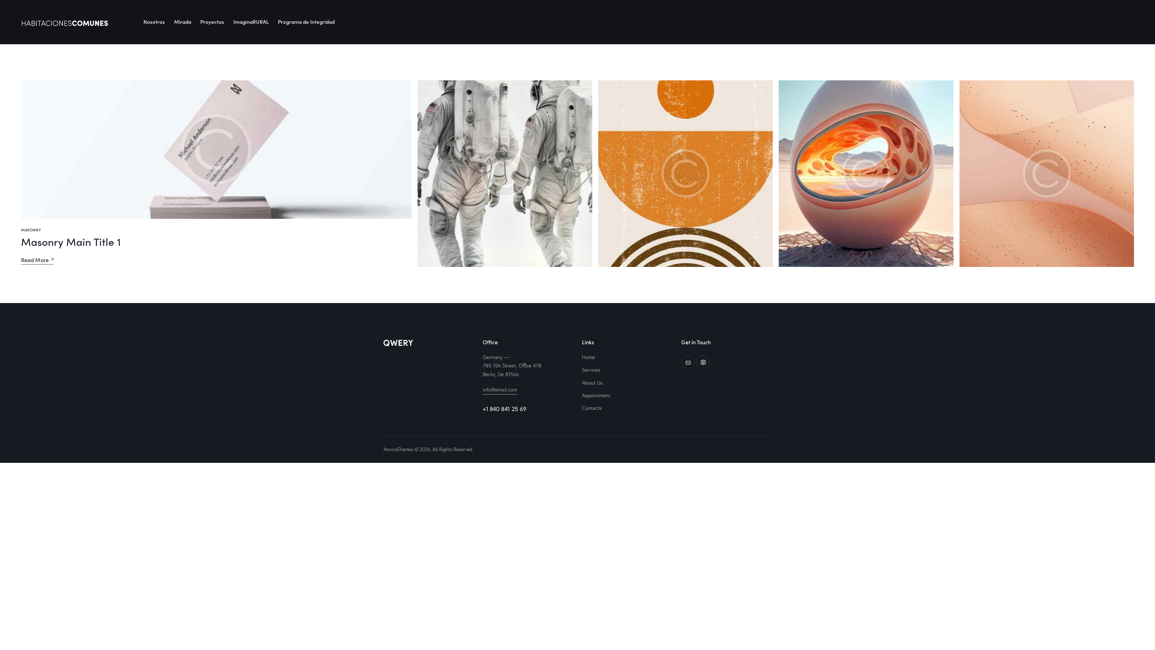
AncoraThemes (398, 449)
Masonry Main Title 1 (71, 241)
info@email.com (500, 389)
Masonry (31, 230)
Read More (35, 260)
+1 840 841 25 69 (504, 409)
